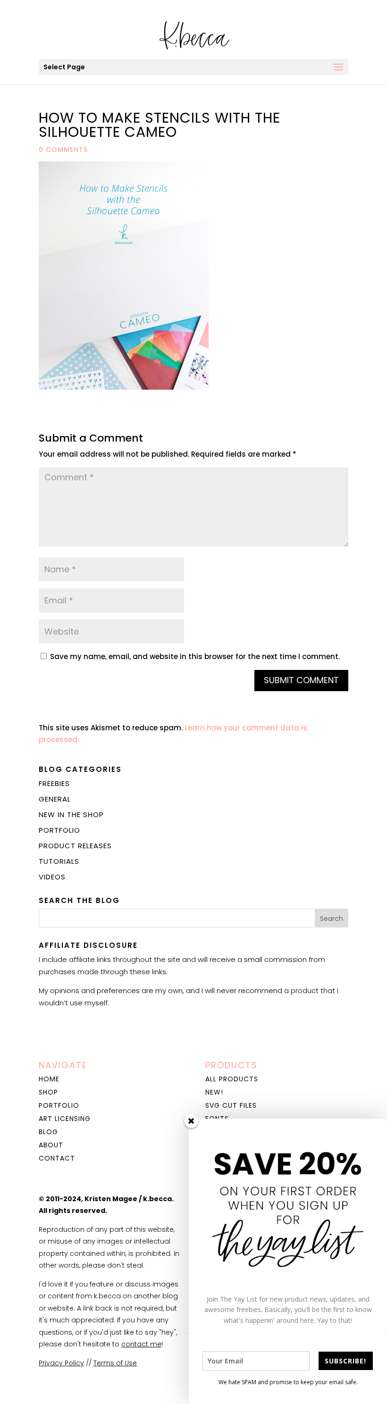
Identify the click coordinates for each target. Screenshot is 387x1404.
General (55, 799)
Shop (48, 1092)
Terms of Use (115, 1363)
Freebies (54, 783)
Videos (52, 877)
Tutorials (59, 861)
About (51, 1145)
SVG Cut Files (231, 1105)
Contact (57, 1158)
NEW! (214, 1092)
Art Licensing (65, 1118)
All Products (231, 1079)
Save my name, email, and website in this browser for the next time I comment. (195, 656)
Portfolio (59, 830)
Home (49, 1079)
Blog (48, 1132)
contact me (141, 1344)
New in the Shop (71, 814)
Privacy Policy (61, 1363)
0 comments (63, 149)
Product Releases (75, 846)
